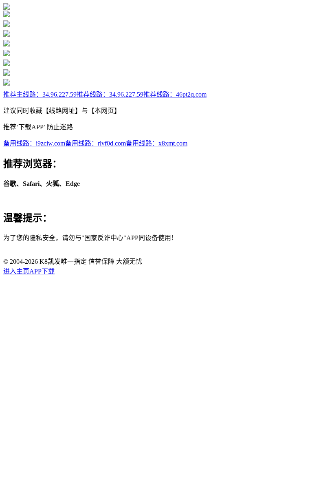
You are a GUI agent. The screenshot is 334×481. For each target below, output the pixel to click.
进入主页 (16, 271)
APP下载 (42, 271)
